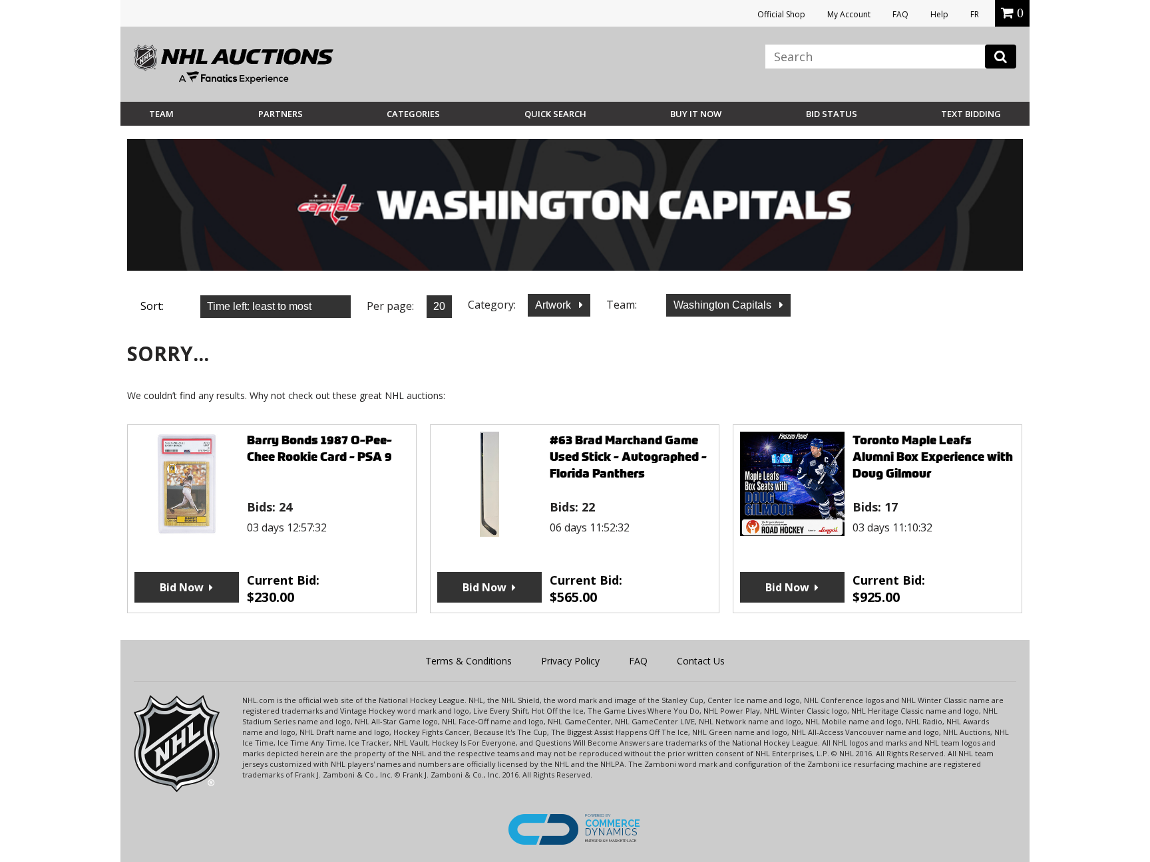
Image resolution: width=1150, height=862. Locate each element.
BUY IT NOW (695, 114)
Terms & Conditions (468, 660)
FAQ (900, 14)
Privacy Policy (570, 660)
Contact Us (701, 660)
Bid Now (182, 587)
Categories (413, 114)
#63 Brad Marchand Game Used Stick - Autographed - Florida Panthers (628, 457)
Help (939, 14)
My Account (848, 14)
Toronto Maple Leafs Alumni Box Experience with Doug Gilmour (933, 457)
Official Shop (781, 14)
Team (161, 114)
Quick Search (555, 114)
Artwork (554, 305)
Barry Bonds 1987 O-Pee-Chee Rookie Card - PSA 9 (319, 448)
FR (974, 14)
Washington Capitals (723, 305)
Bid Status (831, 114)
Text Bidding (971, 114)
